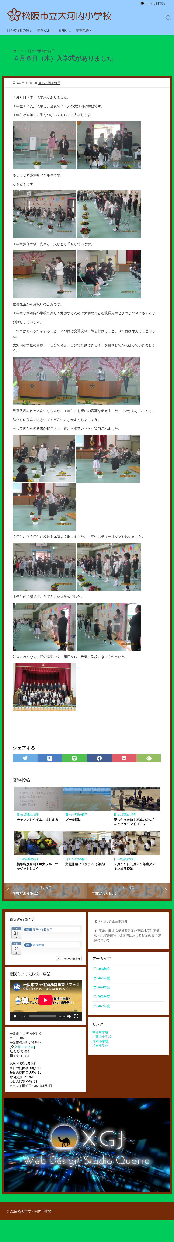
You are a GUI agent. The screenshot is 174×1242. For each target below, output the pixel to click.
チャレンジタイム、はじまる (37, 819)
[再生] (15, 1016)
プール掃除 (73, 819)
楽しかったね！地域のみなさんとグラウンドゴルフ (134, 821)
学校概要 (82, 30)
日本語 (161, 3)
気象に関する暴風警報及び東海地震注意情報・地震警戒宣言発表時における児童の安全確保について (127, 935)
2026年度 (104, 969)
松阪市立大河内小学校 (35, 1211)
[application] (46, 1000)
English (149, 3)
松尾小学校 (100, 1046)
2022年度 (104, 1006)
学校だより (45, 30)
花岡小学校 (100, 1041)
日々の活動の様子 (19, 30)
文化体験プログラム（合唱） (86, 864)
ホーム (18, 51)
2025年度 (104, 978)
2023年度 (104, 997)
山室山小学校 (101, 1037)
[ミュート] (69, 1016)
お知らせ (64, 30)
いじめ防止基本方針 (113, 921)
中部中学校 (100, 1032)
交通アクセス (23, 1047)
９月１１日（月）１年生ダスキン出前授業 (134, 866)
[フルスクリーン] (76, 1016)
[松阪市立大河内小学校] (59, 15)
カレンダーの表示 (67, 958)
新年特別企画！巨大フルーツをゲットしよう (37, 866)
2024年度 (104, 987)
